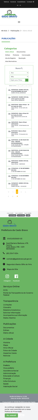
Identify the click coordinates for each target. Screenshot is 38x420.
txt (30, 85)
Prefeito (6, 365)
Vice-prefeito (8, 368)
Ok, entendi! (11, 415)
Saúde (5, 384)
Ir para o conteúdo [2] (18, 213)
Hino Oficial (8, 348)
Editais (6, 330)
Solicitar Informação (11, 313)
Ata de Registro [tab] (10, 58)
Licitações (7, 305)
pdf (22, 85)
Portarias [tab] (16, 55)
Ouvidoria (13, 1)
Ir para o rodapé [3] (27, 213)
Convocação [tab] (26, 55)
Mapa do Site (12, 269)
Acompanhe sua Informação (15, 315)
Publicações (15, 31)
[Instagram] (7, 276)
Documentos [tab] (21, 52)
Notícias (6, 356)
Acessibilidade (21, 1)
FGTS (5, 290)
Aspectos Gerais (10, 353)
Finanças (7, 378)
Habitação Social (10, 386)
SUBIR (28, 215)
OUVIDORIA (21, 215)
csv (26, 85)
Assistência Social (10, 371)
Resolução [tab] (22, 58)
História (6, 342)
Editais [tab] (7, 55)
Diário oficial (8, 333)
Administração (9, 373)
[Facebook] (16, 276)
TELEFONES (12, 215)
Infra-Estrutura (9, 381)
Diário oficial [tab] (9, 52)
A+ (17, 5)
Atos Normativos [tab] (11, 61)
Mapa (5, 345)
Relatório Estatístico (11, 310)
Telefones (6, 1)
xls (18, 85)
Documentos (8, 328)
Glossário (7, 307)
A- (20, 5)
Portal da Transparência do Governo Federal (18, 294)
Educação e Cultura (11, 376)
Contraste (30, 1)
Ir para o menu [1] (10, 213)
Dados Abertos (9, 318)
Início (5, 31)
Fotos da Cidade (10, 350)
